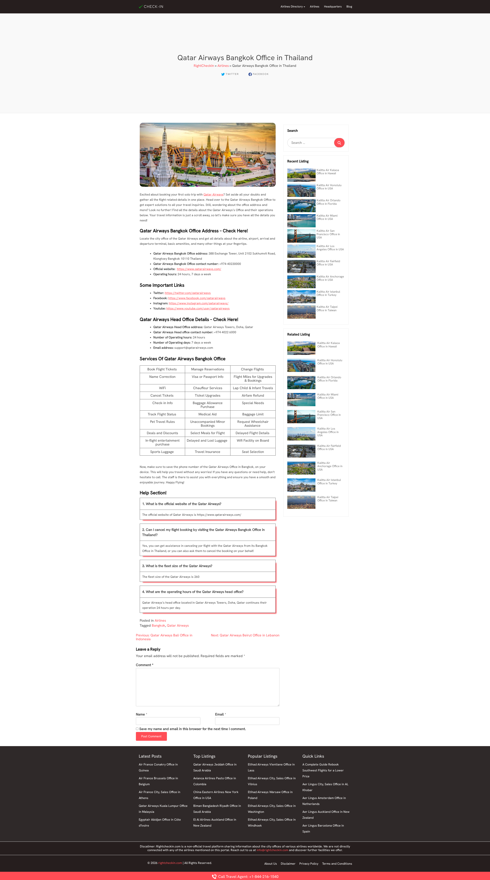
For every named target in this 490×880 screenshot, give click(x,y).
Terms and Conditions (337, 864)
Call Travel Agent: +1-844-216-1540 (247, 876)
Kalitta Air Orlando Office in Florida (329, 201)
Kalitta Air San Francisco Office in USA (328, 234)
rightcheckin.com (170, 863)
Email (219, 714)
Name (140, 714)
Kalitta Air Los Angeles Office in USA (330, 247)
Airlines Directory (292, 6)
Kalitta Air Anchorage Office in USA (330, 278)
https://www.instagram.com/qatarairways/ (199, 303)
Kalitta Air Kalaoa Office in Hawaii (328, 171)
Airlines (314, 6)
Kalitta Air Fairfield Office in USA (328, 262)
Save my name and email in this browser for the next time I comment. (192, 729)
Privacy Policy (308, 864)
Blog (349, 6)
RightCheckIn (204, 65)
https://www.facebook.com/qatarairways (196, 298)
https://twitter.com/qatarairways (188, 293)
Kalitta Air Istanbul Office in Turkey (328, 293)
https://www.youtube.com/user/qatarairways (198, 308)
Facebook (261, 74)
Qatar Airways (213, 194)
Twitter (232, 74)
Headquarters (333, 6)
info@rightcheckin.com (272, 850)
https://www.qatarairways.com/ (199, 269)
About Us (270, 864)
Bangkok (158, 625)
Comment (144, 665)
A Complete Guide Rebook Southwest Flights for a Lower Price (323, 770)
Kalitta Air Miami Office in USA (327, 217)
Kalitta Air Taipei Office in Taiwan (327, 308)
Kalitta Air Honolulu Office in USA (329, 186)
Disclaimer (288, 864)
